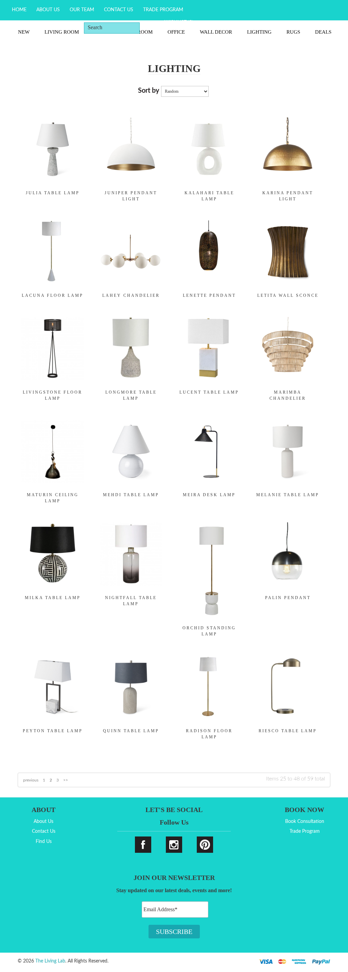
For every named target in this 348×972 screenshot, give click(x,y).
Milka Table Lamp (53, 597)
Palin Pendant (288, 597)
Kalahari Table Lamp (209, 196)
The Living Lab (50, 961)
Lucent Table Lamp (209, 392)
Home (19, 9)
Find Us (44, 841)
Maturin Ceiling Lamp (53, 497)
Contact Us (118, 9)
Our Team (82, 9)
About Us (48, 9)
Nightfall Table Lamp (131, 600)
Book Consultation (304, 821)
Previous (30, 780)
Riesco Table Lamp (288, 730)
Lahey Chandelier (131, 295)
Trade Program (163, 9)
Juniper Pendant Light (131, 196)
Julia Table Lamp (53, 193)
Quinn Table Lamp (131, 730)
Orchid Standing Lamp (209, 631)
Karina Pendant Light (287, 196)
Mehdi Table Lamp (131, 494)
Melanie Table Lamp (287, 494)
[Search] (149, 28)
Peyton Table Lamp (53, 730)
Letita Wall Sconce (287, 295)
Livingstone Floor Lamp (52, 395)
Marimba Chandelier (287, 395)
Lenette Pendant (209, 295)
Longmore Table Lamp (131, 395)
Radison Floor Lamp (209, 733)
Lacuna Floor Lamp (52, 295)
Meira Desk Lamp (209, 494)
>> (65, 780)
